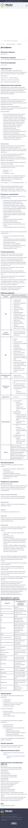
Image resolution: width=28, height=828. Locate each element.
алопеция (16, 397)
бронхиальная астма (8, 535)
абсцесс (18, 405)
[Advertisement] (14, 23)
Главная (6, 1)
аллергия (5, 545)
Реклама (21, 1)
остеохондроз (7, 206)
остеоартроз (14, 206)
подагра (19, 202)
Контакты (14, 1)
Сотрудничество (10, 1)
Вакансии (18, 1)
